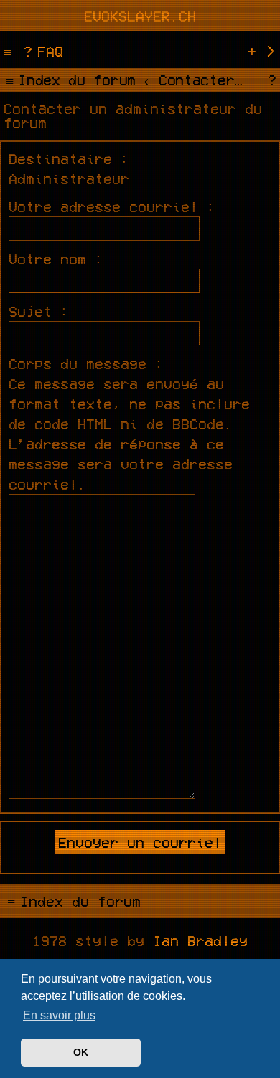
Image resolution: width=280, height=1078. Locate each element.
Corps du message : (86, 363)
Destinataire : (69, 158)
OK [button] (80, 1052)
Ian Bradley (200, 940)
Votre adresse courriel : (112, 206)
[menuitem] (41, 51)
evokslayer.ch (140, 15)
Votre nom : (56, 258)
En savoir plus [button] (59, 1015)
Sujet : (39, 311)
